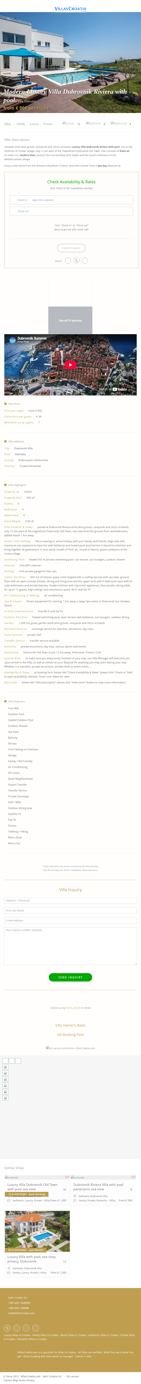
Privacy (30, 1380)
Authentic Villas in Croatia (103, 1335)
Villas (7, 124)
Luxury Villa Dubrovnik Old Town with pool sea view (32, 1187)
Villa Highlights (17, 485)
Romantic (101, 1200)
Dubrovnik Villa (13, 101)
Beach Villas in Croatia (73, 1335)
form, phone (73, 1007)
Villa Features (16, 701)
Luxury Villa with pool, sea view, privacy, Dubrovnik (31, 1259)
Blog (15, 1380)
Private (47, 124)
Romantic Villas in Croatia (32, 1339)
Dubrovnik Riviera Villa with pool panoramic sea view (98, 1187)
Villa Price (14, 403)
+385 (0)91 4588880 (19, 1302)
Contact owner (71, 248)
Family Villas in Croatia (45, 1335)
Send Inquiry (70, 977)
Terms (22, 1380)
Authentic (18, 1200)
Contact (7, 1380)
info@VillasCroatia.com (21, 1313)
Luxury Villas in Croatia (17, 1335)
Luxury (34, 124)
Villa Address (16, 441)
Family (21, 124)
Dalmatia (30, 101)
